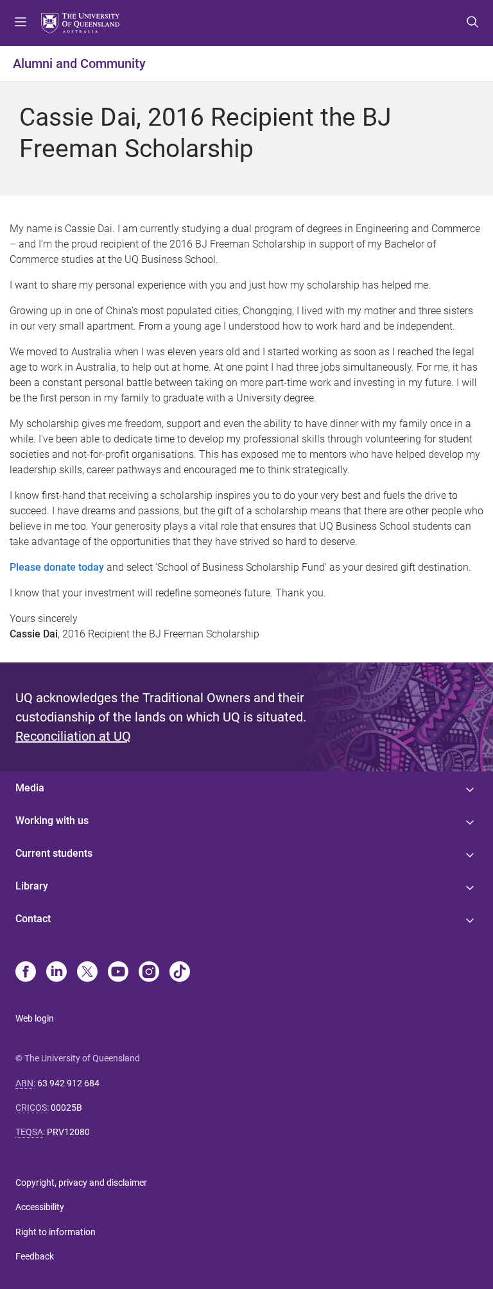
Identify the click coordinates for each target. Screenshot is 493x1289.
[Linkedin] (56, 973)
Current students (53, 853)
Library (31, 886)
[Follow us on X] (87, 973)
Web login (34, 1018)
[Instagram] (149, 973)
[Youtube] (118, 973)
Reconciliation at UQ (73, 736)
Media (29, 788)
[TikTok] (179, 973)
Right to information (55, 1232)
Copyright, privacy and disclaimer (81, 1182)
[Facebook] (25, 973)
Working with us (52, 820)
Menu (20, 23)
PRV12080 (68, 1132)
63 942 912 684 (68, 1083)
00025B (66, 1107)
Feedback (34, 1256)
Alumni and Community (79, 63)
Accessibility (39, 1207)
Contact (33, 919)
